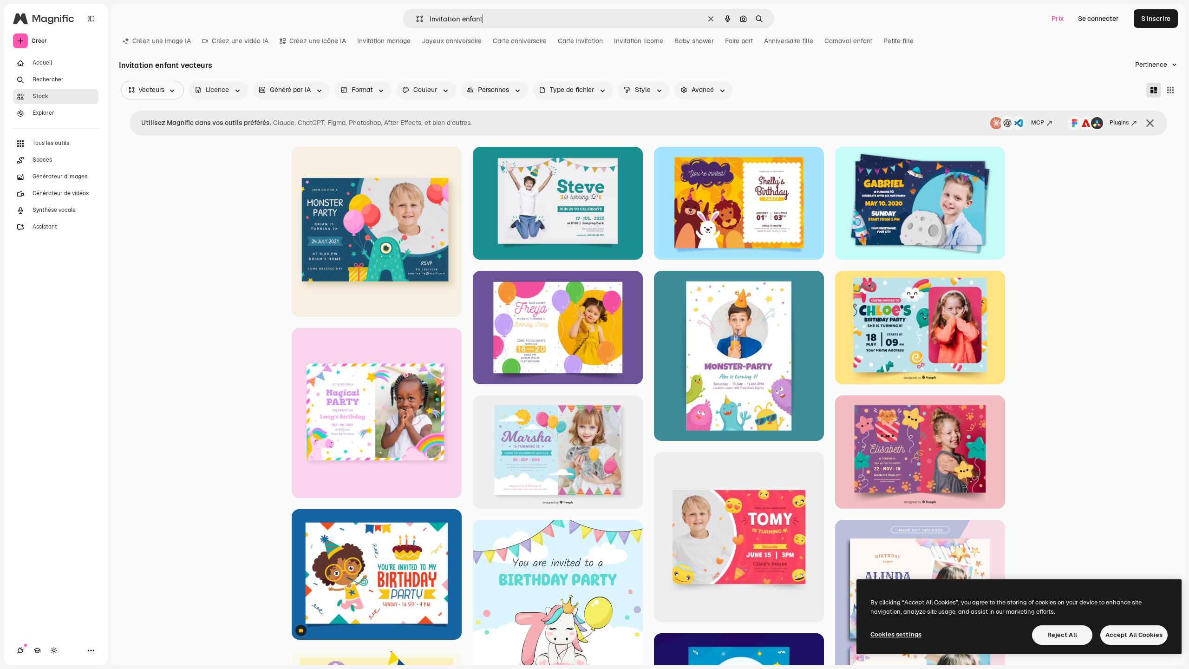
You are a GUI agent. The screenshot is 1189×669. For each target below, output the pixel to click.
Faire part (739, 41)
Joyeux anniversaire (452, 41)
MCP (1037, 122)
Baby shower (694, 41)
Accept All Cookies (1134, 635)
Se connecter (1098, 18)
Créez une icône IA (317, 41)
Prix (1058, 18)
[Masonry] (1153, 90)
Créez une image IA (161, 41)
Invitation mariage (384, 41)
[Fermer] (1150, 123)
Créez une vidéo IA (240, 41)
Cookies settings (895, 634)
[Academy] (37, 650)
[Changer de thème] (53, 650)
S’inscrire (1155, 18)
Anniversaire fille (788, 41)
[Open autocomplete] (416, 18)
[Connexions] (20, 650)
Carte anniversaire (520, 41)
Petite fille (898, 41)
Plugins (1119, 122)
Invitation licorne (638, 41)
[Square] (1170, 90)
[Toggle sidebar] (91, 18)
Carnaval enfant (848, 41)
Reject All (1062, 635)
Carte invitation (580, 41)
